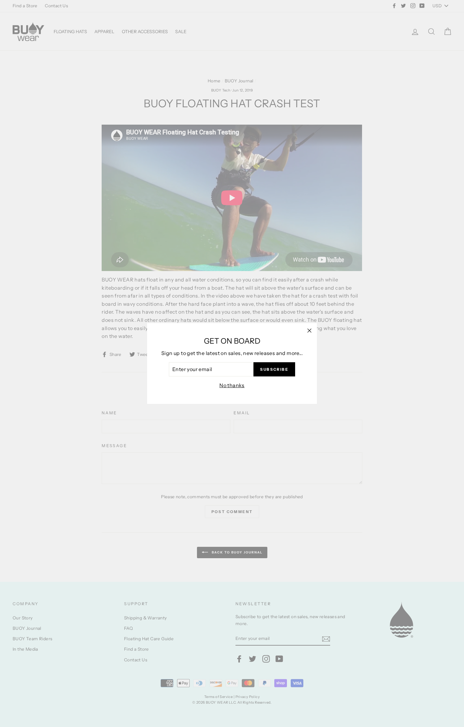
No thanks (232, 385)
